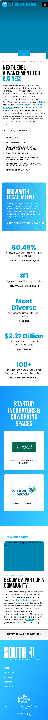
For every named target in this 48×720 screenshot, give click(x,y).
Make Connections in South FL (24, 223)
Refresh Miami (24, 349)
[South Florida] (4, 4)
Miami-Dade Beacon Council (24, 378)
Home (5, 61)
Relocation (9, 677)
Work (12, 61)
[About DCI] (29, 714)
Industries (9, 672)
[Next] (27, 53)
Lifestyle (8, 682)
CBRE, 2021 (24, 321)
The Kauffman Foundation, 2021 (24, 261)
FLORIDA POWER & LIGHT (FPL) (23, 706)
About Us (8, 686)
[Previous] (21, 53)
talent (42, 102)
